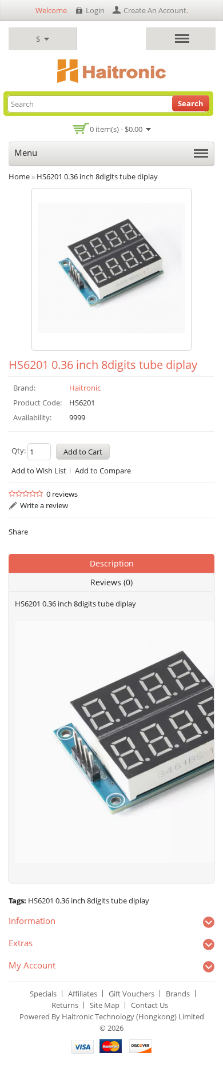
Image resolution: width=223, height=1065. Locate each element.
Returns (64, 1005)
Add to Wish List (38, 470)
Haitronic (85, 388)
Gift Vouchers (131, 993)
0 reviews (62, 494)
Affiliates (82, 993)
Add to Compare (103, 470)
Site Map (105, 1005)
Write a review (44, 505)
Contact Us (149, 1005)
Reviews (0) (111, 582)
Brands (178, 993)
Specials (43, 993)
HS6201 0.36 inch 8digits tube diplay (88, 900)
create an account (155, 10)
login (95, 10)
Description (112, 563)
